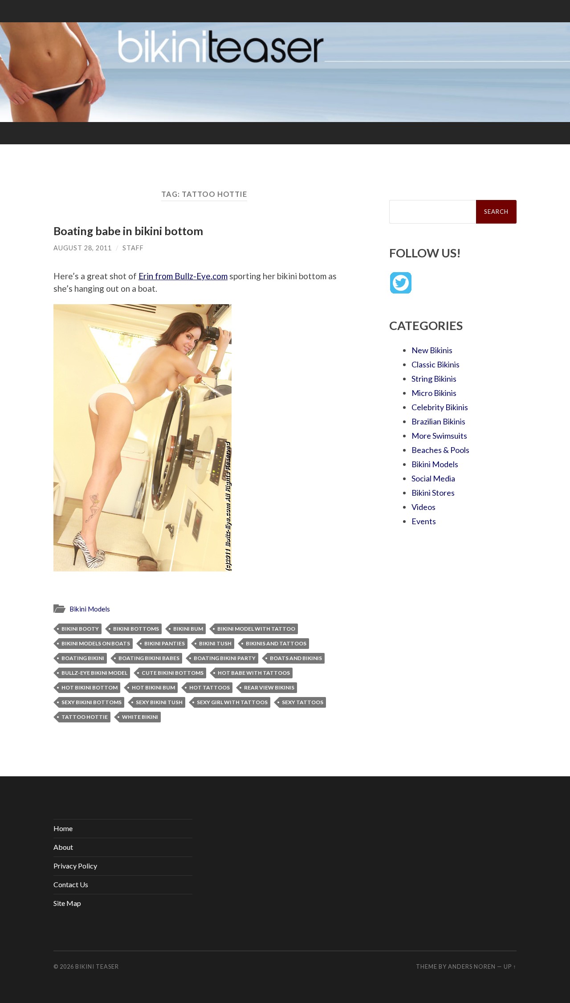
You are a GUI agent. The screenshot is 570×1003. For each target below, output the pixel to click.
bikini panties (164, 643)
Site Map (67, 903)
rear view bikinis (269, 687)
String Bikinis (433, 378)
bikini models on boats (95, 643)
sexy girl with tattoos (232, 702)
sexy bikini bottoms (91, 702)
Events (423, 521)
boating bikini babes (148, 658)
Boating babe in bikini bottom (128, 230)
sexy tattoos (302, 702)
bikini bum (188, 628)
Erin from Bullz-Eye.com (183, 276)
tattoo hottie (84, 717)
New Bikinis (431, 350)
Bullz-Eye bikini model (94, 672)
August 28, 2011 (82, 248)
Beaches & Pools (440, 450)
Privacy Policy (75, 865)
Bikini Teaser (97, 966)
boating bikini (82, 658)
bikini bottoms (136, 628)
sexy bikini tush (159, 702)
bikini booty (80, 628)
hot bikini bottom (89, 687)
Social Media (433, 478)
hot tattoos (209, 687)
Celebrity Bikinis (439, 407)
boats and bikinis (296, 658)
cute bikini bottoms (173, 672)
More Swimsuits (439, 435)
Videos (423, 507)
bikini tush (215, 643)
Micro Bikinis (433, 393)
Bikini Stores (433, 492)
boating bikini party (225, 658)
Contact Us (70, 884)
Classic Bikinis (435, 364)
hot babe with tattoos (254, 672)
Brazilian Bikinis (438, 421)
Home (63, 828)
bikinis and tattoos (276, 643)
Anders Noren (472, 966)
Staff (133, 248)
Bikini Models (89, 609)
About (63, 847)
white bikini (140, 717)
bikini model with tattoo (256, 628)
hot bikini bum (153, 687)
